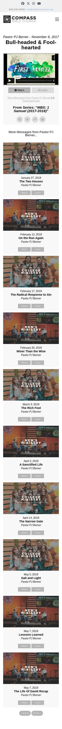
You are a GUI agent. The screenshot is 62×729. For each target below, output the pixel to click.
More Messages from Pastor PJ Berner (29, 97)
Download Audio (31, 100)
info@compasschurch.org (40, 9)
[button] (57, 19)
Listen (44, 90)
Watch (20, 90)
